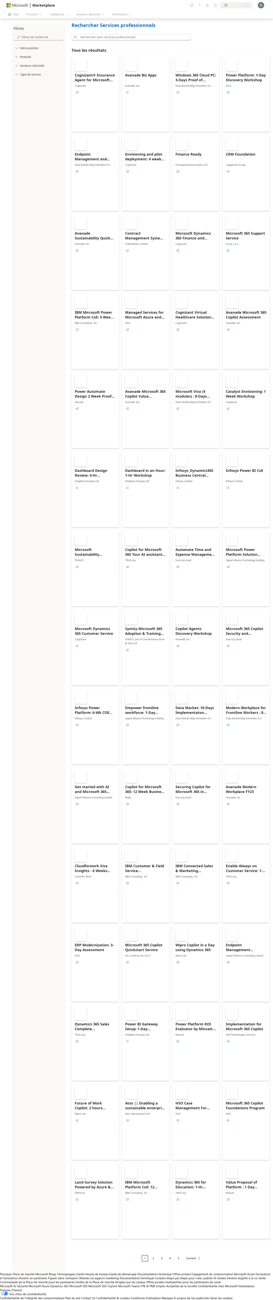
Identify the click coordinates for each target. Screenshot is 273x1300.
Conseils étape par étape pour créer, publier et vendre (190, 1278)
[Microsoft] (17, 5)
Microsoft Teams (129, 1286)
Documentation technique (154, 1274)
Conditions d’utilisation (146, 1298)
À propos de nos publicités (191, 1298)
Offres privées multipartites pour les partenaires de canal (183, 1282)
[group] (77, 92)
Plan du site (72, 1298)
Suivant (191, 1258)
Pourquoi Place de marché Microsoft (24, 1274)
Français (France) (11, 1290)
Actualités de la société (181, 1286)
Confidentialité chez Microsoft (217, 1286)
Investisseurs (246, 1286)
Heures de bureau (96, 1274)
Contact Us (88, 1298)
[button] (74, 37)
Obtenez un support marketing (99, 1278)
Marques (167, 1298)
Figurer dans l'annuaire (63, 1278)
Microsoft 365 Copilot (102, 1286)
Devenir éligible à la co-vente (246, 1278)
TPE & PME (148, 1286)
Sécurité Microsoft (29, 1286)
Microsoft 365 (78, 1286)
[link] (95, 94)
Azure (45, 1286)
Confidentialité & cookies (113, 1298)
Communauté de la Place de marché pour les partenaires (37, 1282)
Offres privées (181, 1274)
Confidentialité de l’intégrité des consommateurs (32, 1298)
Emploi (160, 1286)
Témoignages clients (70, 1274)
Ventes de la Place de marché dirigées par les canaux (110, 1282)
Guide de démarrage (122, 1274)
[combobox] (132, 37)
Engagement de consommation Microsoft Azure (223, 1274)
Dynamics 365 (59, 1286)
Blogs (52, 1274)
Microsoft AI (8, 1286)
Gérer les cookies (221, 1298)
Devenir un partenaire (33, 1278)
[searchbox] (43, 37)
